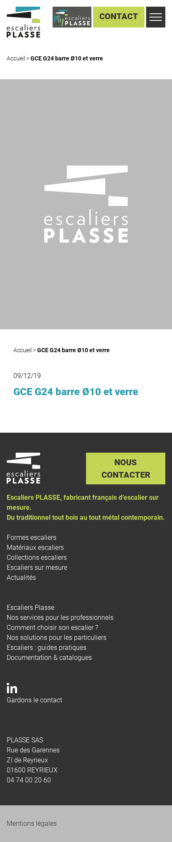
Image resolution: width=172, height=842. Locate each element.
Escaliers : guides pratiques (46, 648)
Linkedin (11, 690)
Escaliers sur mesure (37, 567)
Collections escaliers (37, 557)
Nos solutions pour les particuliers (56, 638)
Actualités (21, 577)
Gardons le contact (34, 700)
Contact (118, 16)
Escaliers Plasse (30, 607)
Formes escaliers (31, 537)
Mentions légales (32, 823)
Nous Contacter (125, 468)
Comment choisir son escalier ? (52, 628)
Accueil (16, 58)
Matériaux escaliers (35, 547)
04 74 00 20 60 (29, 780)
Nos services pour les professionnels (60, 617)
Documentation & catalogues (49, 658)
